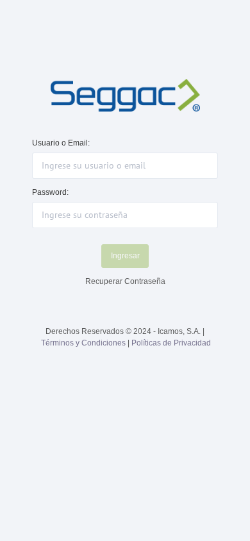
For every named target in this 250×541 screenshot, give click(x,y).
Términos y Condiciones (83, 342)
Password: (50, 192)
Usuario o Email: (61, 142)
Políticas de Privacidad (171, 342)
